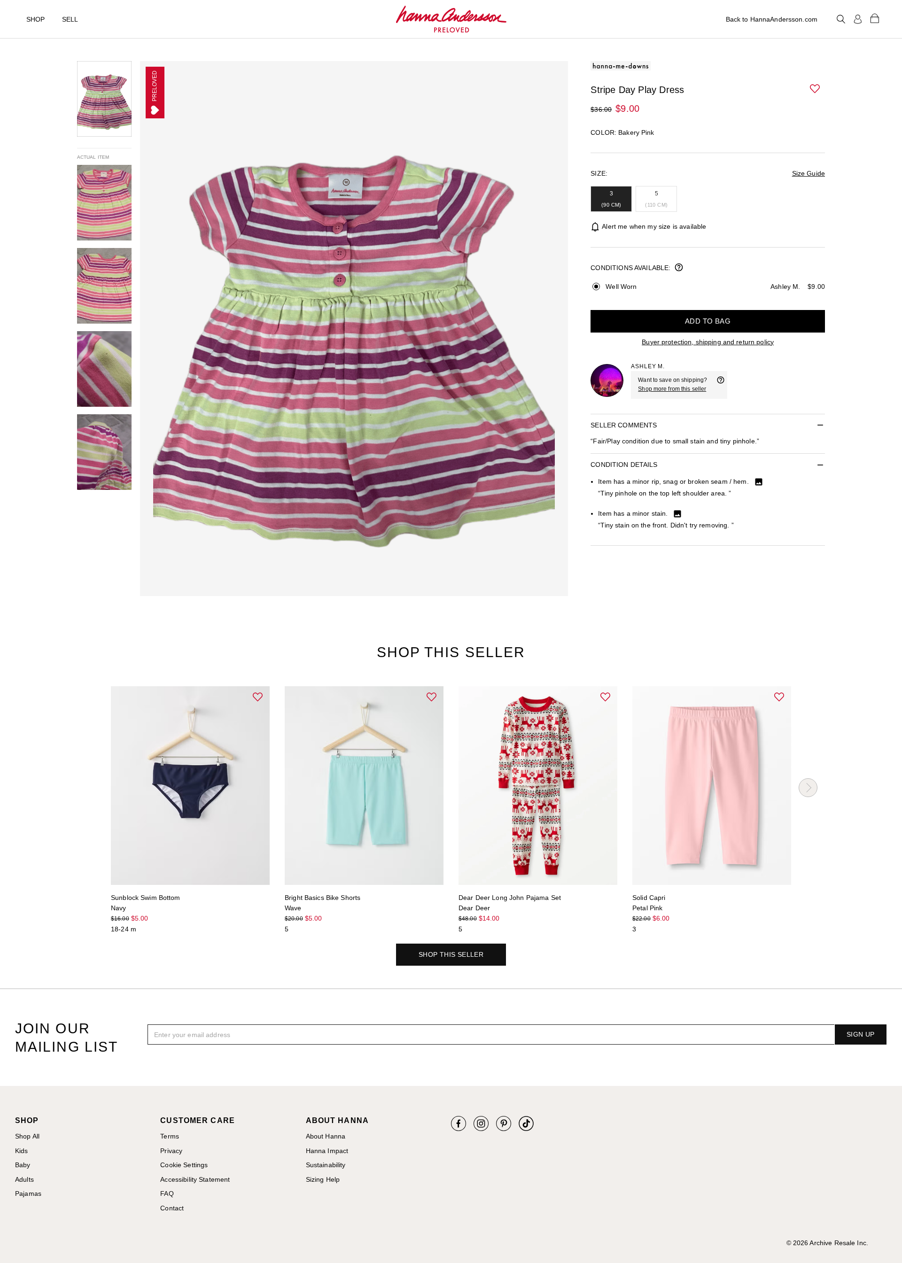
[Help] (720, 385)
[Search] (840, 19)
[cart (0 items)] (874, 18)
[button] (815, 89)
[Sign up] (857, 19)
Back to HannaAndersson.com (771, 19)
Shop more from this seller (672, 389)
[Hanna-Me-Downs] (451, 19)
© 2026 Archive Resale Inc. (827, 1243)
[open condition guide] (679, 268)
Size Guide (808, 173)
